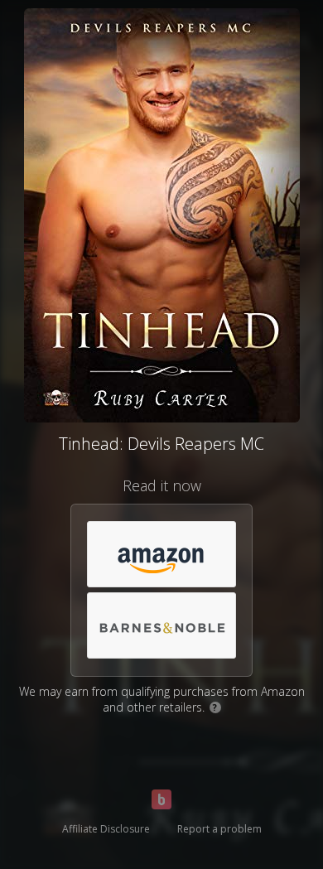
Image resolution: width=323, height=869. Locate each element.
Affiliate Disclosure (106, 829)
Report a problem (219, 829)
